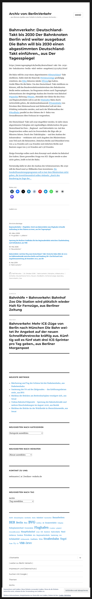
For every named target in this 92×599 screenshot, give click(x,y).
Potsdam (28, 535)
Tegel (63, 538)
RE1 (34, 535)
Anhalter (12, 276)
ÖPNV (29, 543)
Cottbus (39, 523)
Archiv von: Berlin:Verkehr (30, 14)
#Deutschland (54, 75)
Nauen (33, 276)
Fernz (28, 276)
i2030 (38, 532)
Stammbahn (14, 278)
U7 (18, 543)
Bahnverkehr (42, 273)
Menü (78, 15)
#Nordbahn (14, 112)
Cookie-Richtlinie (65, 595)
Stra (41, 539)
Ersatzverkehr (51, 523)
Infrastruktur (59, 273)
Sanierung (54, 535)
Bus (25, 523)
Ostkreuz (12, 535)
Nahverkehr (55, 532)
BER (12, 522)
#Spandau (13, 97)
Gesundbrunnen (14, 532)
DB (43, 523)
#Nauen (30, 97)
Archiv (12, 498)
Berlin (19, 522)
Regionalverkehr (43, 535)
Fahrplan (51, 273)
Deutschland (21, 276)
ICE (42, 532)
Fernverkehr (29, 528)
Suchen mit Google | (18, 574)
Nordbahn (41, 276)
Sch (60, 535)
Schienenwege (50, 276)
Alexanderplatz (18, 518)
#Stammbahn (55, 103)
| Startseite (14, 558)
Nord (63, 532)
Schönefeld (14, 539)
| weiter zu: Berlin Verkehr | (21, 563)
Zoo (20, 278)
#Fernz (45, 81)
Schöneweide (25, 539)
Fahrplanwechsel (16, 528)
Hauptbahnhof (28, 531)
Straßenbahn (51, 538)
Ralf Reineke (16, 273)
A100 (11, 518)
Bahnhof (40, 518)
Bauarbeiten (59, 517)
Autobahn (27, 518)
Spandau (60, 276)
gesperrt (59, 528)
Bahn (34, 518)
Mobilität (47, 532)
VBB (22, 543)
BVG (31, 522)
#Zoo (24, 81)
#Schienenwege (47, 78)
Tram (10, 543)
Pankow (20, 535)
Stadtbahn (34, 539)
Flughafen (41, 527)
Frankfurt (52, 528)
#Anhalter (45, 100)
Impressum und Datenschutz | (23, 569)
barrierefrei (47, 518)
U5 (14, 543)
